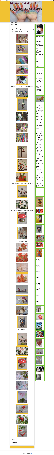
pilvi (37, 161)
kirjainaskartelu (37, 130)
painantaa (37, 154)
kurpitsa (41, 133)
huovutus (42, 114)
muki (40, 149)
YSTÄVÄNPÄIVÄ (38, 89)
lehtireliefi (37, 139)
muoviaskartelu (40, 150)
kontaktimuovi (41, 131)
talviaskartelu (38, 176)
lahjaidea (38, 137)
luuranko (40, 144)
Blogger (31, 453)
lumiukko (41, 142)
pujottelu (42, 163)
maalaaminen (40, 145)
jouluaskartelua (40, 118)
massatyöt (37, 147)
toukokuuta (37, 260)
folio (42, 110)
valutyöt (37, 180)
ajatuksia (41, 105)
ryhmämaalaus (41, 167)
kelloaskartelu (41, 123)
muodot (42, 149)
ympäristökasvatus (38, 184)
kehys (38, 123)
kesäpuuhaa (40, 126)
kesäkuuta (37, 288)
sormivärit (37, 172)
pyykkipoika (37, 164)
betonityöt (37, 108)
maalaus (37, 146)
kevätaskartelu (38, 127)
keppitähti (41, 125)
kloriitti (38, 131)
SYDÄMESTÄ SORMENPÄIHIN (23, 3)
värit (40, 183)
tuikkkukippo (41, 177)
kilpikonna (37, 129)
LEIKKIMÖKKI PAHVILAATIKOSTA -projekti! (39, 79)
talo (42, 175)
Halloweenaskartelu (39, 111)
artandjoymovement (38, 107)
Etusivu (22, 447)
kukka (37, 133)
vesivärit (37, 182)
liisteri (36, 140)
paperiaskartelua (39, 156)
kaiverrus (37, 120)
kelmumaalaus (41, 124)
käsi (39, 135)
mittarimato (38, 148)
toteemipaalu (37, 177)
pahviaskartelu (38, 153)
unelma (39, 178)
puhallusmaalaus (38, 163)
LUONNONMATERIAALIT (39, 80)
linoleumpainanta (40, 140)
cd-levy (41, 108)
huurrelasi (37, 115)
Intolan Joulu (37, 117)
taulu (42, 176)
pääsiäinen (37, 165)
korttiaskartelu (41, 132)
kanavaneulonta (41, 121)
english (40, 110)
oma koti (39, 151)
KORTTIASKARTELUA (39, 90)
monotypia (42, 148)
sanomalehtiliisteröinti (39, 169)
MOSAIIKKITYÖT (38, 81)
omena (37, 152)
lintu (42, 140)
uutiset (41, 179)
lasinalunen (37, 138)
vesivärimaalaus (38, 181)
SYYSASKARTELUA (39, 86)
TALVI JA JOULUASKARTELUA (39, 88)
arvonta (42, 107)
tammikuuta (37, 282)
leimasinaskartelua (41, 139)
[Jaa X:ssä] (13, 439)
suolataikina (41, 173)
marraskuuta (38, 272)
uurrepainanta (37, 179)
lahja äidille (38, 136)
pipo (41, 161)
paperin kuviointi (41, 158)
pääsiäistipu (38, 166)
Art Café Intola (39, 106)
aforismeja (37, 105)
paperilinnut (37, 158)
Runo (37, 167)
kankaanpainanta (38, 122)
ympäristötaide (37, 185)
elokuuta (37, 300)
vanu (39, 180)
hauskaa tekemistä (38, 112)
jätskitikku (41, 119)
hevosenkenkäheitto (38, 114)
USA (42, 178)
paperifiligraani (37, 157)
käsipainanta (41, 135)
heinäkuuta (37, 266)
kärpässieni (37, 135)
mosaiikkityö (37, 149)
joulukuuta (37, 271)
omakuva (42, 151)
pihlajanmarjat (40, 160)
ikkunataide (41, 116)
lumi (37, 141)
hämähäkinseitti (41, 115)
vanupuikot (42, 180)
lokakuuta (37, 284)
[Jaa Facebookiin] (14, 439)
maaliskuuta (37, 265)
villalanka (42, 182)
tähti (36, 178)
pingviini (39, 161)
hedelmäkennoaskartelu (39, 113)
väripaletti (37, 183)
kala (41, 120)
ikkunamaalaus (37, 116)
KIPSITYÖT (37, 76)
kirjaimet (41, 129)
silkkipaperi (41, 170)
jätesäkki (37, 119)
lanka (42, 137)
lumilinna (40, 141)
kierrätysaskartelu (38, 128)
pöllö (42, 166)
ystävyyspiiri (41, 185)
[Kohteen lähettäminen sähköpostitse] (12, 439)
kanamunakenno (38, 121)
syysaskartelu (38, 175)
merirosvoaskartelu (41, 147)
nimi (36, 151)
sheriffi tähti (37, 170)
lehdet (41, 138)
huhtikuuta (37, 264)
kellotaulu (37, 124)
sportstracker (41, 172)
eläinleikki (37, 110)
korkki (37, 132)
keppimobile (37, 125)
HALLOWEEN (38, 75)
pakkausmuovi (41, 154)
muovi (37, 150)
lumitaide (37, 142)
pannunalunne (37, 155)
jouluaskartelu (41, 117)
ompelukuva (40, 152)
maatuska (41, 146)
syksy (41, 174)
